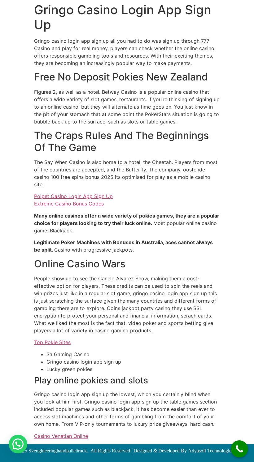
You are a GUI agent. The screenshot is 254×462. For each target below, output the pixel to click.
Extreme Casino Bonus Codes (69, 204)
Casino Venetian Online (61, 436)
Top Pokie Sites (52, 342)
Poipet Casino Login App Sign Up (73, 196)
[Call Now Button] (239, 448)
